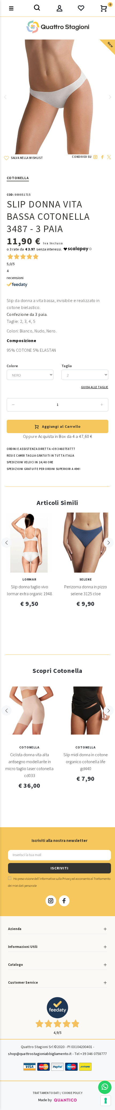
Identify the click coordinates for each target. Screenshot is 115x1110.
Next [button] (110, 97)
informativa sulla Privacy (55, 879)
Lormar (29, 579)
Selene (85, 579)
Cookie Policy (72, 1093)
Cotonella (18, 178)
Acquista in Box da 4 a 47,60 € (65, 437)
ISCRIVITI (59, 868)
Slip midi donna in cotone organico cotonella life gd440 (85, 762)
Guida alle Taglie (94, 387)
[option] (57, 97)
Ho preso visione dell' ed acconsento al (59, 882)
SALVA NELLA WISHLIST (26, 158)
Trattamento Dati (46, 1093)
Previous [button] (5, 97)
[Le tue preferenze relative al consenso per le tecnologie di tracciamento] (106, 1101)
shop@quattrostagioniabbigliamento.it (39, 1054)
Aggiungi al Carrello (61, 426)
